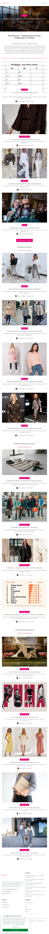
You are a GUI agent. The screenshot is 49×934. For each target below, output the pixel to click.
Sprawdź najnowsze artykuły (24, 240)
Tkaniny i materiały (24, 136)
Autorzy (4, 900)
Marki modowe (24, 669)
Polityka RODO (33, 920)
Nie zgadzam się (15, 927)
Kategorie (27, 900)
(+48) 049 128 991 (7, 891)
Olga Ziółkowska (5, 907)
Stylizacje (24, 180)
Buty (26, 904)
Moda (24, 15)
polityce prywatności (20, 923)
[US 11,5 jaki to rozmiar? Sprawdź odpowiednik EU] (24, 77)
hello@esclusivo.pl (7, 893)
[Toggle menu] (46, 3)
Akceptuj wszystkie (15, 930)
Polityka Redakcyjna (41, 920)
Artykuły (27, 873)
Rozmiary (24, 89)
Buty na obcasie (28, 909)
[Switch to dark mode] (43, 3)
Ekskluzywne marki (24, 478)
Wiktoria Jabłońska (6, 904)
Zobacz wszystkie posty (24, 250)
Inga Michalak (5, 902)
